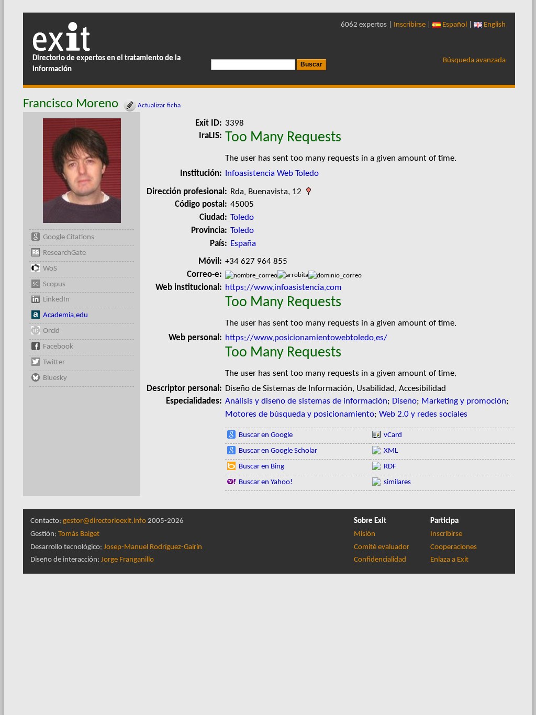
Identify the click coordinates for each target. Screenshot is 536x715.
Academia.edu (65, 315)
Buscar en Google (266, 435)
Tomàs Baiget (78, 534)
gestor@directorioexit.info (104, 521)
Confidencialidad (380, 560)
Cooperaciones (453, 547)
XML (391, 451)
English (494, 25)
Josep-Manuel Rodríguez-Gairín (153, 547)
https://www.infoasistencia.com (283, 287)
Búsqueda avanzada (474, 60)
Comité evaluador (381, 547)
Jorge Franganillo (127, 560)
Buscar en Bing (261, 467)
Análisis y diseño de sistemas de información (306, 401)
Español (454, 25)
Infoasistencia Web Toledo (272, 173)
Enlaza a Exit (449, 560)
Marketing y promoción (463, 401)
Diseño (404, 401)
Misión (364, 534)
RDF (390, 467)
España (243, 243)
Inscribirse (410, 25)
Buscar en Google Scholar (278, 451)
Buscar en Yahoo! (266, 482)
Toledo (242, 217)
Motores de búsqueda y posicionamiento (299, 414)
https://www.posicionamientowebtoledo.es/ (306, 337)
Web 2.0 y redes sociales (423, 414)
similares (397, 482)
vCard (393, 435)
